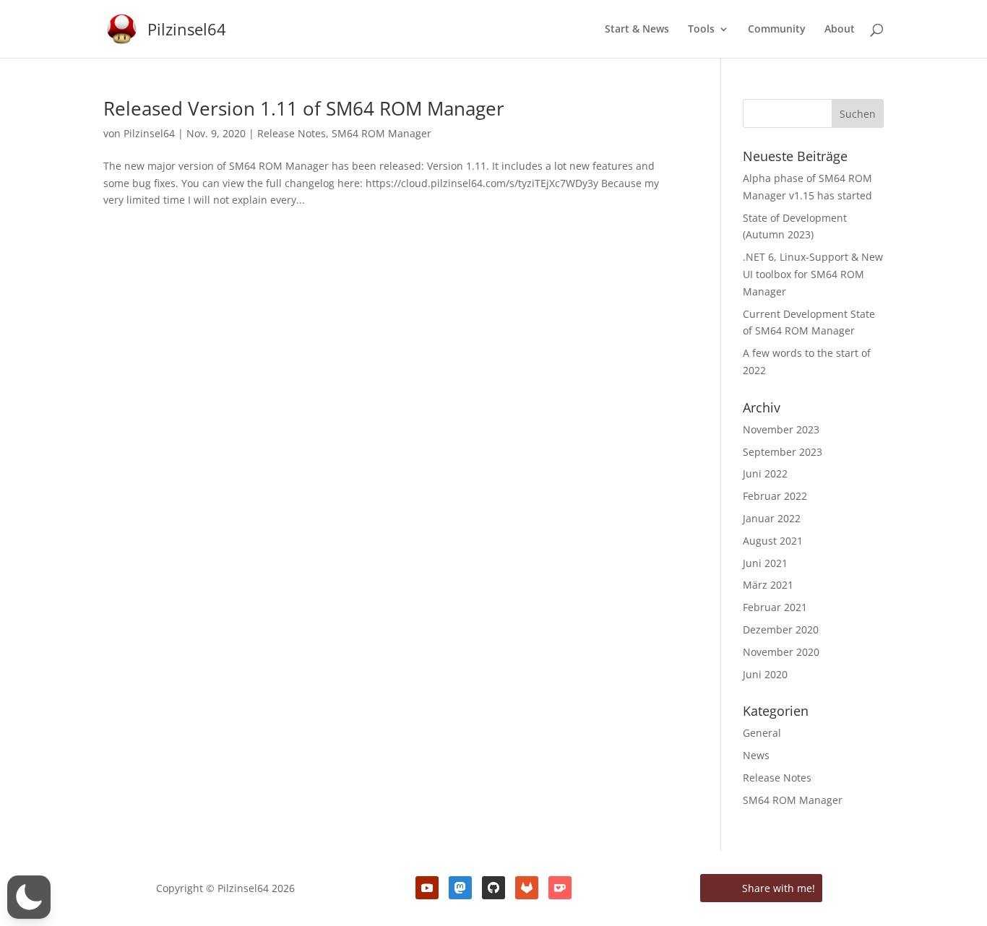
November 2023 (781, 429)
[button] (29, 897)
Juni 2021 (765, 563)
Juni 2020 (765, 674)
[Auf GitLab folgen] (526, 887)
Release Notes (291, 133)
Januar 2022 (772, 518)
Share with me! (777, 888)
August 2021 (773, 541)
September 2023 (782, 452)
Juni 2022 (765, 473)
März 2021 (768, 585)
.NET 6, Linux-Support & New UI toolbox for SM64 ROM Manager (813, 274)
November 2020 (781, 652)
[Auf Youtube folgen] (427, 887)
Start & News (637, 29)
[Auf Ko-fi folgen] (560, 887)
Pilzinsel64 (149, 133)
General (762, 733)
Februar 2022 (775, 496)
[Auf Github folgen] (493, 887)
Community (777, 29)
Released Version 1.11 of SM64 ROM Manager (303, 108)
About (839, 29)
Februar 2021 (775, 607)
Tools (701, 29)
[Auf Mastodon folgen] (460, 887)
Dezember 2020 (781, 629)
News (756, 755)
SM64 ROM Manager (381, 133)
